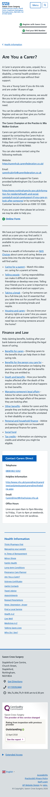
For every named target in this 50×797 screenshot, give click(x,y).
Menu (35, 5)
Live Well (8, 618)
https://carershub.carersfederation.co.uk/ (22, 163)
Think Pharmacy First (13, 544)
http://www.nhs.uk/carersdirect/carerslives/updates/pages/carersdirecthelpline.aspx (25, 485)
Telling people (12, 274)
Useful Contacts (11, 586)
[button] (12, 754)
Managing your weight (15, 549)
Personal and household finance (21, 420)
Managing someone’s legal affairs (22, 391)
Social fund (10, 432)
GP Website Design (31, 785)
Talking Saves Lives (13, 628)
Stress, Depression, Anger (15, 604)
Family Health (10, 563)
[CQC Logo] (13, 710)
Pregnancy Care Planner (15, 572)
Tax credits (10, 436)
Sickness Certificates (13, 581)
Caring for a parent (15, 266)
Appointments (11, 595)
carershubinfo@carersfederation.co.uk (21, 172)
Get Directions (15, 681)
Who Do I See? (11, 632)
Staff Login (43, 782)
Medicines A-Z (10, 623)
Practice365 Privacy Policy (36, 778)
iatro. (45, 785)
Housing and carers (15, 310)
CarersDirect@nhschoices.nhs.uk (22, 498)
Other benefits (12, 406)
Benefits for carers (14, 351)
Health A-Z (9, 614)
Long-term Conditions (14, 567)
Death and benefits (15, 377)
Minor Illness (10, 558)
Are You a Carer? (12, 577)
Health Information (13, 44)
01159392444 (15, 687)
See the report (14, 739)
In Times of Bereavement (15, 553)
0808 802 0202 (13, 471)
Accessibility (42, 775)
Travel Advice (10, 591)
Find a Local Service (13, 609)
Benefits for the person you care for (23, 362)
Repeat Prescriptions (13, 600)
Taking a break (12, 292)
